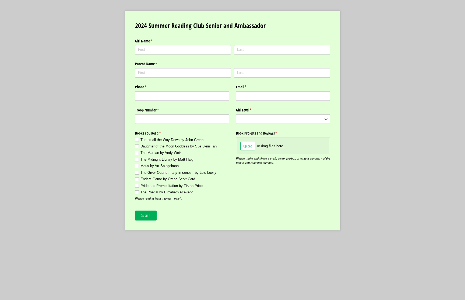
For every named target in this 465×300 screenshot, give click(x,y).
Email (247, 86)
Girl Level (250, 110)
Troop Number (153, 110)
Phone (147, 86)
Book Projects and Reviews (263, 133)
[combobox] (283, 119)
